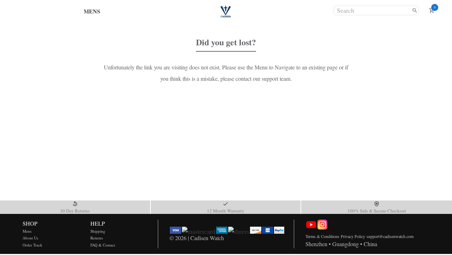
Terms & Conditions (322, 236)
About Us (30, 237)
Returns (96, 237)
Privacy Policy (353, 236)
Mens (27, 231)
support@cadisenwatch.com (390, 236)
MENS (92, 11)
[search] (414, 10)
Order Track (32, 245)
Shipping (97, 231)
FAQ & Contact (102, 245)
